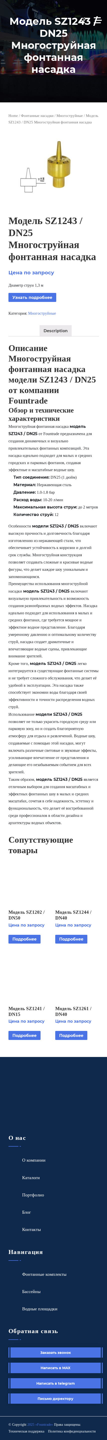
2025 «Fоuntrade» (40, 1424)
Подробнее (24, 939)
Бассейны (31, 1291)
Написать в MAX (55, 1367)
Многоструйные (69, 116)
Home (13, 116)
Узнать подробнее (32, 297)
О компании (34, 1160)
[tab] (56, 330)
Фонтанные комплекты (44, 1274)
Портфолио (33, 1194)
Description (56, 330)
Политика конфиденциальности (72, 1431)
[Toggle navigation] (99, 20)
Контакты (31, 1229)
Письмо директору (55, 1398)
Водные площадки (39, 1308)
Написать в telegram (55, 1383)
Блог (26, 1212)
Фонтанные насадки (37, 116)
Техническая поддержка (26, 1431)
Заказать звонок (55, 1352)
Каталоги (31, 1177)
